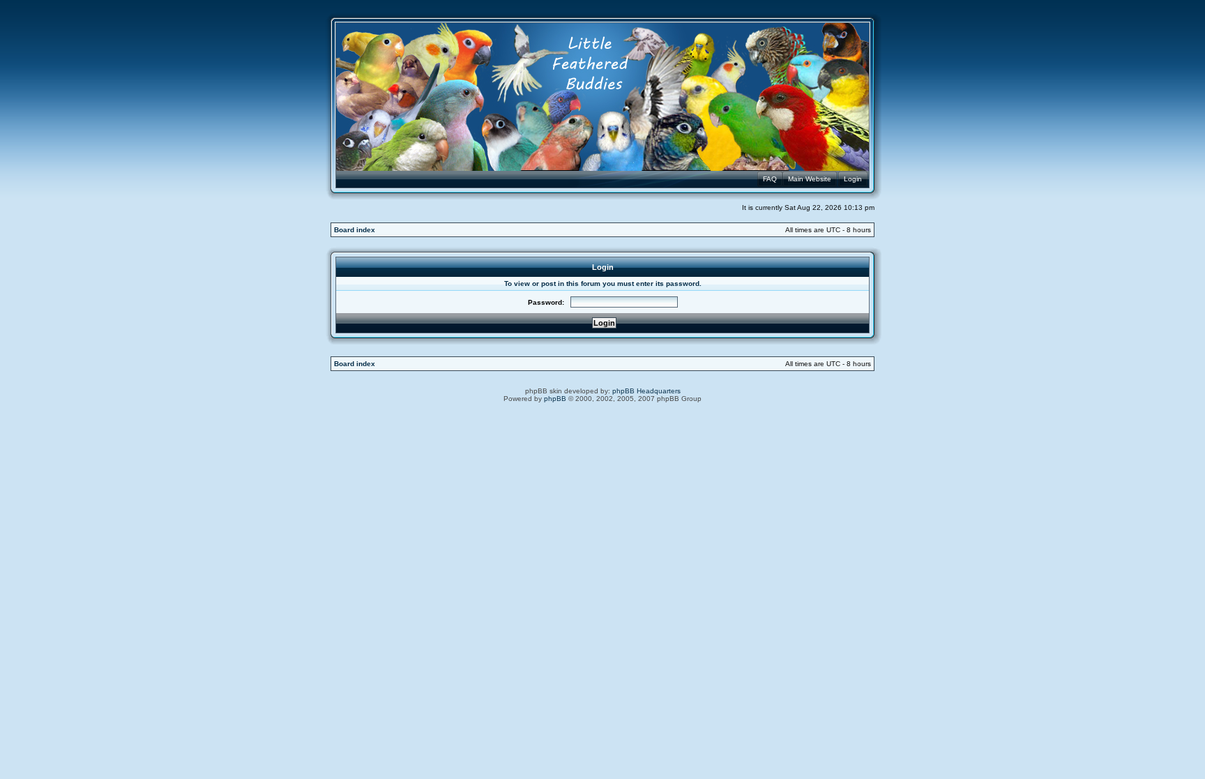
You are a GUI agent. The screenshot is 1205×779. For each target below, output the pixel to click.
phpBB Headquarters (646, 391)
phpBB (555, 398)
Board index (354, 230)
